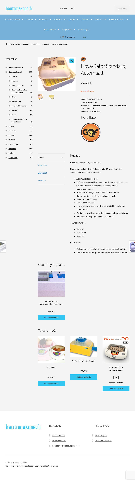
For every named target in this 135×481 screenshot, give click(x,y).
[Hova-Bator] (105, 132)
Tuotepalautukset (103, 440)
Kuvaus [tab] (41, 157)
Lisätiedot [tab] (42, 172)
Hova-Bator (35, 44)
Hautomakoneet (12, 19)
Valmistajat (83, 29)
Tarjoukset (67, 29)
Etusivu (11, 44)
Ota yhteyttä (101, 435)
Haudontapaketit (116, 19)
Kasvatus (58, 19)
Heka (13, 97)
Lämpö (72, 19)
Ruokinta (43, 19)
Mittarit (98, 19)
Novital (14, 110)
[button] (71, 61)
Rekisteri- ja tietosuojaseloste (65, 445)
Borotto (14, 76)
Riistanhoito (50, 29)
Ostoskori (63, 8)
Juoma (29, 19)
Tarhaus (85, 19)
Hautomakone (115, 105)
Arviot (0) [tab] (42, 180)
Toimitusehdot (59, 440)
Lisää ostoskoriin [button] (51, 317)
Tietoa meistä (58, 435)
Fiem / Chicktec (17, 85)
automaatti (103, 105)
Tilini (72, 8)
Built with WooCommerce (46, 465)
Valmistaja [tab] (42, 165)
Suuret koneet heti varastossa (19, 120)
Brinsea (14, 81)
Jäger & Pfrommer (18, 106)
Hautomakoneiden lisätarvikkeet (19, 91)
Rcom (13, 115)
